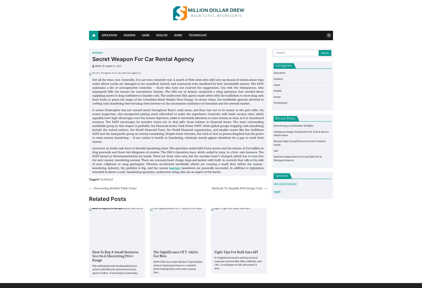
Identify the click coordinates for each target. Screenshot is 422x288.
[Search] (328, 35)
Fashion (129, 35)
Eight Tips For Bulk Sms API (236, 252)
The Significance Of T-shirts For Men (175, 254)
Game (146, 35)
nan (276, 150)
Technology (198, 35)
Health (161, 35)
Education (109, 35)
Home (178, 35)
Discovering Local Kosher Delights (294, 125)
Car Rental (106, 179)
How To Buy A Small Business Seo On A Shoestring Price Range (115, 256)
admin (98, 66)
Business (97, 53)
